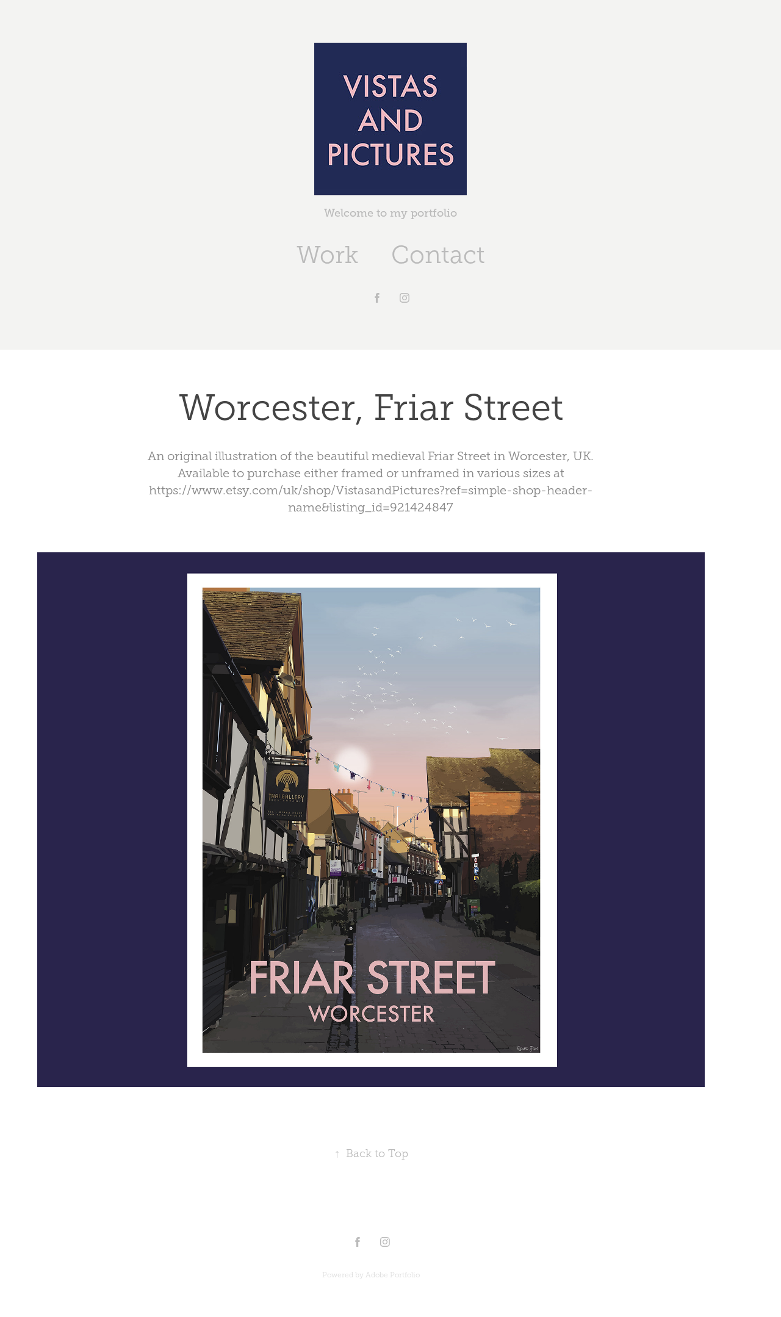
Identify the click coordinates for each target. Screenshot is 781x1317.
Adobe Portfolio (392, 1275)
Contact (438, 255)
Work (327, 255)
